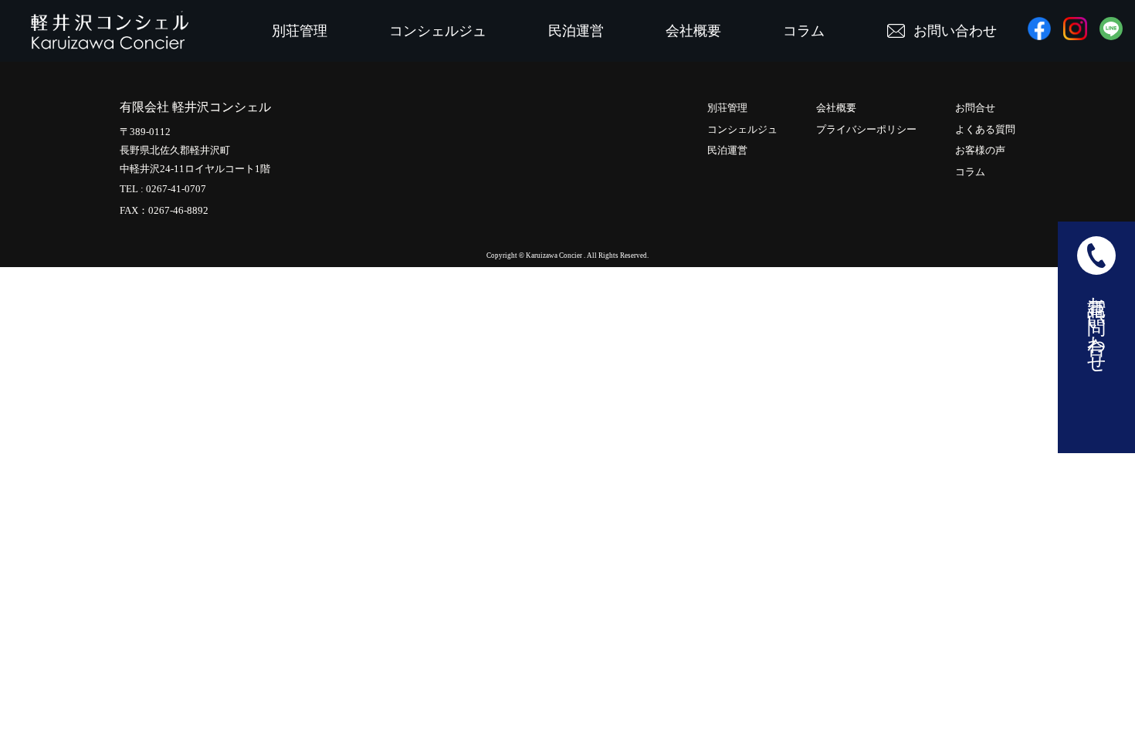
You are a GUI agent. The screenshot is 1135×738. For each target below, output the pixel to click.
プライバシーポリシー (866, 129)
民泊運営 (576, 31)
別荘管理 (299, 31)
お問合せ (975, 107)
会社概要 (693, 31)
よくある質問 (985, 129)
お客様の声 (980, 150)
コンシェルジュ (437, 31)
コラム (804, 31)
